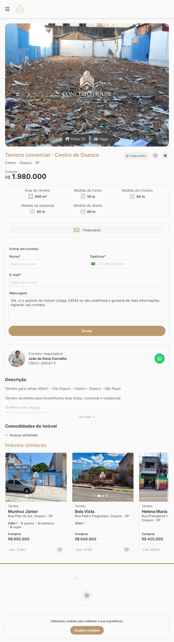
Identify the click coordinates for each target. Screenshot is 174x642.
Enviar (87, 331)
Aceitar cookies (87, 630)
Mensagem (18, 293)
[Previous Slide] (8, 85)
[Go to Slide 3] (34, 496)
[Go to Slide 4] (38, 496)
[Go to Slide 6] (46, 496)
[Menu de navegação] (7, 9)
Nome (15, 256)
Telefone (98, 256)
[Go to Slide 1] (26, 496)
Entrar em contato (24, 249)
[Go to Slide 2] (30, 496)
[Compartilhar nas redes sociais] (165, 155)
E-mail (15, 275)
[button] (87, 85)
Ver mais (85, 417)
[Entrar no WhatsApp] (159, 358)
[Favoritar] (155, 155)
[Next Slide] (165, 85)
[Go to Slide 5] (42, 496)
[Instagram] (87, 595)
